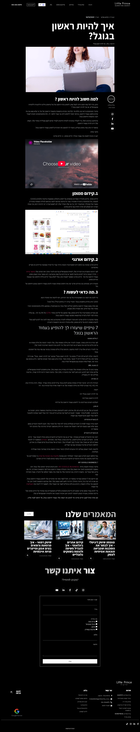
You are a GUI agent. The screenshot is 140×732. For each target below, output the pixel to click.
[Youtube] (112, 128)
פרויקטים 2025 (60, 5)
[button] (42, 4)
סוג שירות (94, 619)
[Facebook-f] (112, 119)
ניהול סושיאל (90, 624)
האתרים (44, 440)
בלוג (51, 5)
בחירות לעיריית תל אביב (124, 705)
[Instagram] (112, 114)
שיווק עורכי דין (127, 702)
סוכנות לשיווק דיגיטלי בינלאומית (125, 709)
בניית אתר (91, 621)
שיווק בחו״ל (81, 5)
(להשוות (56, 456)
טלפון (95, 635)
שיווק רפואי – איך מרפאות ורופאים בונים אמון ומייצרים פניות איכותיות (39, 546)
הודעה (95, 644)
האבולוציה (29, 484)
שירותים (71, 5)
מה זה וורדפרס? (82, 695)
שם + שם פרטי (92, 600)
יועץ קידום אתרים (82, 702)
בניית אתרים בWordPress (123, 714)
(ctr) (48, 313)
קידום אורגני (105, 17)
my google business (68, 467)
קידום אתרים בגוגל (82, 708)
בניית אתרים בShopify (124, 695)
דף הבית (112, 44)
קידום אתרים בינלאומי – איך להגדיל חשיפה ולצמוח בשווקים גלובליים (73, 548)
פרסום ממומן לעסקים (81, 698)
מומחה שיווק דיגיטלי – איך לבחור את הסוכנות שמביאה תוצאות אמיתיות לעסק (102, 548)
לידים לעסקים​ (83, 711)
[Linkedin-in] (112, 123)
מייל (96, 609)
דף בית (90, 5)
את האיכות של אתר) (46, 456)
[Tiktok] (76, 590)
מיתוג (93, 627)
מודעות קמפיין (90, 629)
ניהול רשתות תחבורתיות (124, 698)
